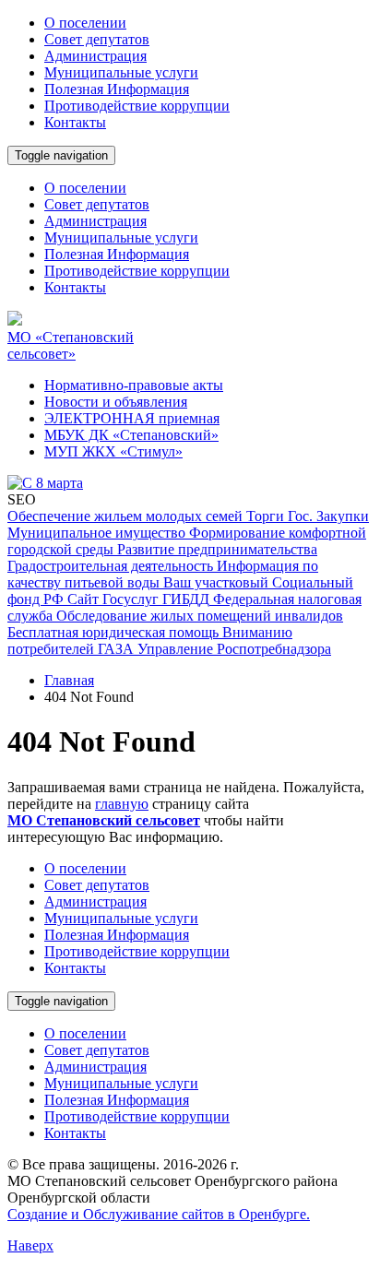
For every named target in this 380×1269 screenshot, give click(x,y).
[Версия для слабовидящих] (113, 187)
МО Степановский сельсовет (103, 820)
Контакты (75, 122)
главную (121, 804)
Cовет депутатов (96, 39)
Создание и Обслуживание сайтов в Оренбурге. (158, 1214)
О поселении (85, 22)
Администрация (95, 56)
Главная (69, 680)
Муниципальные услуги (121, 72)
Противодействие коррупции (137, 105)
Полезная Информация (116, 89)
